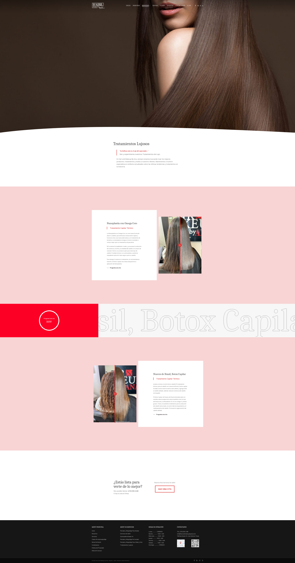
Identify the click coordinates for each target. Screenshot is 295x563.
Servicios (94, 536)
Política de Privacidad (98, 548)
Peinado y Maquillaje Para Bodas (129, 531)
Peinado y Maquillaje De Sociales (129, 539)
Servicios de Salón (125, 534)
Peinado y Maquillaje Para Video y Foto (131, 542)
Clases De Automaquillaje (99, 539)
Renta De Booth (96, 542)
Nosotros (94, 534)
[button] (114, 268)
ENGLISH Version (97, 551)
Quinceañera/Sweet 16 (126, 536)
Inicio (93, 531)
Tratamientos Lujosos (126, 545)
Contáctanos (95, 545)
